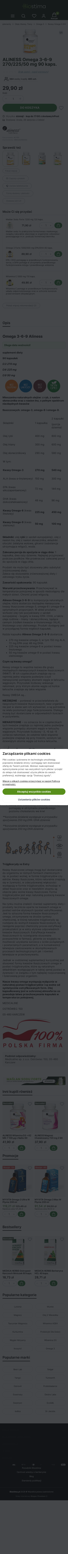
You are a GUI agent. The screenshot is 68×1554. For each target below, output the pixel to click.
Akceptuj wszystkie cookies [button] (34, 791)
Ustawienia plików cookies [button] (34, 799)
